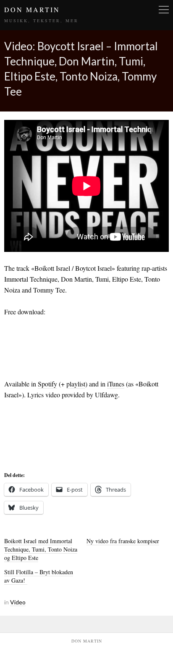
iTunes (115, 383)
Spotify (47, 383)
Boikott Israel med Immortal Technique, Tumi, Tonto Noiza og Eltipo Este (40, 549)
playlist (75, 383)
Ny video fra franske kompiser (122, 541)
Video (18, 602)
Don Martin (32, 9)
